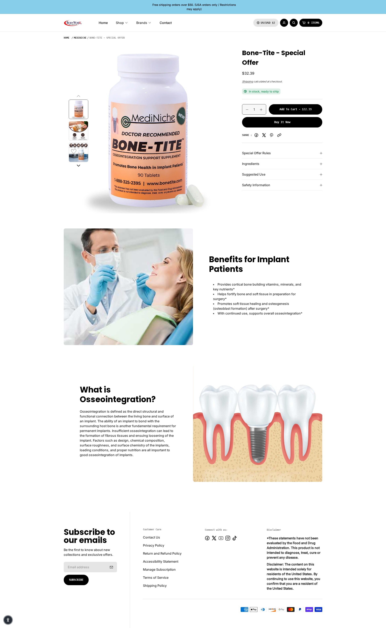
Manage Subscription (159, 569)
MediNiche (80, 37)
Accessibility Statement (160, 561)
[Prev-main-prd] (78, 96)
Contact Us (151, 537)
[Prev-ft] (111, 567)
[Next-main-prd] (78, 165)
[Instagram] (227, 538)
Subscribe (76, 579)
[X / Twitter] (264, 135)
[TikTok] (234, 538)
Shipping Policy (155, 586)
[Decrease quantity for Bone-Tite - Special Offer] (245, 109)
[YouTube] (221, 538)
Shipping (247, 81)
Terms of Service (155, 578)
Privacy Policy (153, 545)
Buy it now (282, 122)
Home (66, 37)
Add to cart (300, 109)
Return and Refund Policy (162, 553)
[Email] (279, 135)
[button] (8, 620)
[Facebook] (256, 135)
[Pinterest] (272, 135)
